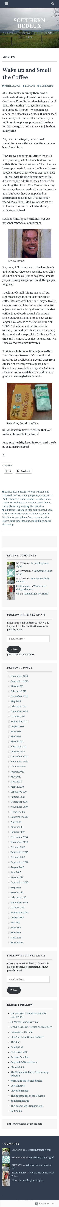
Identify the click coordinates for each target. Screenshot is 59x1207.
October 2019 (18, 812)
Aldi (30, 510)
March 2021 (17, 741)
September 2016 (19, 882)
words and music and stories (26, 1080)
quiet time (15, 521)
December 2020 (19, 756)
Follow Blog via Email (26, 615)
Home (47, 499)
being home (39, 510)
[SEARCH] (53, 4)
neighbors (21, 517)
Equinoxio (16, 1111)
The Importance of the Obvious (28, 1095)
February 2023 (18, 691)
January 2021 (18, 751)
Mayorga (36, 513)
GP (18, 593)
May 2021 (16, 736)
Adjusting (10, 491)
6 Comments (46, 86)
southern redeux (30, 23)
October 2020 (18, 766)
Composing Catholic (22, 1032)
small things (43, 502)
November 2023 (19, 676)
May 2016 (16, 887)
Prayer (33, 502)
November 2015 (19, 902)
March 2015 (17, 942)
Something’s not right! (35, 593)
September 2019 (19, 817)
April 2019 (16, 822)
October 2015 (18, 907)
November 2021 (19, 711)
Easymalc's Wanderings (24, 1062)
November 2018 (19, 842)
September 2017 (19, 862)
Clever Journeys (19, 1090)
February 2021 (18, 746)
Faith (5, 499)
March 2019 (17, 827)
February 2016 (18, 897)
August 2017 (17, 867)
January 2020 (18, 797)
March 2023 (17, 686)
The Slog (15, 1042)
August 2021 (17, 726)
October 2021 (18, 716)
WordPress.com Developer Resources (31, 1027)
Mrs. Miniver (8, 517)
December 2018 (19, 837)
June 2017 (16, 872)
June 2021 (16, 731)
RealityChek (17, 1047)
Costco (27, 513)
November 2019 (19, 806)
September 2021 (19, 721)
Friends (21, 499)
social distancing (11, 506)
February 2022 (18, 706)
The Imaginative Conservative (27, 1106)
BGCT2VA (30, 86)
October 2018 (18, 847)
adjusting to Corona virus (29, 491)
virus (41, 506)
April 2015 (16, 937)
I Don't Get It (17, 1067)
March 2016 (17, 892)
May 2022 (16, 701)
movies (46, 513)
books (49, 510)
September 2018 (19, 852)
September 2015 (19, 912)
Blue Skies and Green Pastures (27, 1037)
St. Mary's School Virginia (25, 1022)
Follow (14, 649)
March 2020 (17, 786)
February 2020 (19, 791)
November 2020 (19, 761)
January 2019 (18, 832)
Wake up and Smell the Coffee (26, 74)
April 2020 (16, 781)
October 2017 (18, 857)
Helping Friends (34, 499)
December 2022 (19, 696)
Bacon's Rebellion (20, 1057)
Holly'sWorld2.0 (19, 1052)
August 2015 (17, 917)
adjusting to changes (16, 510)
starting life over (29, 506)
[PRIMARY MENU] (6, 4)
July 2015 (15, 922)
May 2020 (16, 776)
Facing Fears (46, 495)
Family (12, 499)
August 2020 (17, 771)
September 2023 (19, 681)
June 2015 (16, 927)
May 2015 (16, 932)
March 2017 (17, 877)
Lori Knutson (18, 1085)
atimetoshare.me (20, 1100)
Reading (25, 521)
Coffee (16, 495)
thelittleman (22, 586)
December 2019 (19, 801)
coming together (29, 495)
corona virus (16, 513)
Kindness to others (12, 502)
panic (26, 502)
